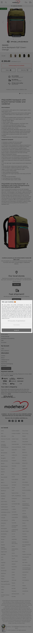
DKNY (2, 542)
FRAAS (2, 578)
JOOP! (13, 487)
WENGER (24, 588)
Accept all (16, 330)
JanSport (14, 485)
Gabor (2, 589)
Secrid (23, 501)
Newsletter (4, 365)
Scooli (23, 487)
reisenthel (24, 455)
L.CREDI (14, 509)
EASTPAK (3, 554)
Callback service (5, 359)
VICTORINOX (25, 580)
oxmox (13, 585)
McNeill (14, 564)
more (11, 375)
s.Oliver (24, 513)
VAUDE (24, 577)
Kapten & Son (15, 493)
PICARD (14, 596)
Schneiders (25, 482)
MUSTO (13, 569)
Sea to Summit (26, 498)
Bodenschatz (4, 466)
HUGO (13, 476)
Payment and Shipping (7, 363)
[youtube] (16, 421)
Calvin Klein (4, 501)
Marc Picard (15, 555)
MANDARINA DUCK (15, 549)
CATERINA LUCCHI (5, 512)
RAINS (23, 449)
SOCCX (24, 510)
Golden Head (15, 438)
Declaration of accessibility (7, 338)
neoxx (13, 572)
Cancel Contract (6, 368)
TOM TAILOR (25, 557)
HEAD (13, 457)
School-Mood (25, 485)
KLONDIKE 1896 (16, 503)
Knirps (13, 506)
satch (23, 479)
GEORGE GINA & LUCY (5, 595)
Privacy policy (4, 334)
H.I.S (13, 471)
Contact (3, 355)
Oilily (13, 577)
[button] (25, 70)
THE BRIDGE (25, 542)
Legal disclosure (21, 320)
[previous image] (3, 22)
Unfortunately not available (16, 65)
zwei (23, 593)
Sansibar (24, 476)
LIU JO (13, 533)
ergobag (3, 562)
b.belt (2, 450)
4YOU (2, 430)
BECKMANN (4, 452)
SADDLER (24, 468)
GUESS (13, 452)
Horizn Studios (15, 474)
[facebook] (10, 421)
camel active (4, 504)
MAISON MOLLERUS (14, 542)
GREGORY (14, 449)
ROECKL (24, 460)
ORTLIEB (14, 580)
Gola (13, 436)
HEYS (13, 468)
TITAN (23, 551)
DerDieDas (4, 533)
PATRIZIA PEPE (15, 593)
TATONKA (24, 536)
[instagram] (19, 421)
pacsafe (14, 588)
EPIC (2, 559)
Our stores (3, 342)
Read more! (16, 299)
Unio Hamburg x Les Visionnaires (26, 568)
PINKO (24, 436)
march (13, 558)
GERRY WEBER (15, 430)
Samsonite (25, 474)
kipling (13, 501)
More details (16, 324)
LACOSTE (14, 512)
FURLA (2, 586)
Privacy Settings (5, 336)
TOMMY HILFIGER (26, 554)
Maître (13, 546)
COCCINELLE (4, 520)
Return (3, 357)
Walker (24, 585)
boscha (3, 471)
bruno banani (4, 485)
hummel (14, 482)
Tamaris (24, 533)
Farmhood (3, 570)
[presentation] (6, 2)
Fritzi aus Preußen (5, 584)
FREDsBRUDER (5, 581)
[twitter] (13, 421)
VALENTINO (25, 572)
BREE (2, 479)
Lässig (13, 520)
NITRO (13, 574)
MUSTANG (14, 566)
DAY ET (3, 525)
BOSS (2, 474)
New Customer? (5, 350)
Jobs (2, 340)
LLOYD (13, 536)
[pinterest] (22, 421)
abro (2, 433)
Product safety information (26, 93)
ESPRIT (3, 565)
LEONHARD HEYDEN (15, 526)
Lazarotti (14, 522)
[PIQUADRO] (17, 42)
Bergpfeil (3, 458)
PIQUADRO (5, 45)
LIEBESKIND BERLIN (15, 530)
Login (2, 348)
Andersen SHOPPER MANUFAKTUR (4, 446)
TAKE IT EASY (25, 531)
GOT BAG (14, 441)
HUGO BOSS (15, 479)
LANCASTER (15, 517)
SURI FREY (25, 528)
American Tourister (5, 438)
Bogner (3, 469)
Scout (23, 493)
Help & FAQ (4, 361)
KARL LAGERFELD (16, 495)
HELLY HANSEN (16, 463)
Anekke (3, 441)
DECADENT (4, 528)
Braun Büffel (4, 477)
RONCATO (24, 463)
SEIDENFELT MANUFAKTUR (25, 504)
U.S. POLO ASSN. (26, 565)
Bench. (3, 455)
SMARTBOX (25, 508)
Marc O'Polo (15, 561)
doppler (3, 544)
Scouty (24, 495)
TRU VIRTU (25, 562)
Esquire (3, 568)
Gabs (2, 592)
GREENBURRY (15, 444)
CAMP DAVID (4, 506)
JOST (13, 490)
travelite (24, 559)
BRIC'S (2, 482)
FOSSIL (3, 576)
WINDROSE (25, 591)
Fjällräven (3, 573)
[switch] (3, 631)
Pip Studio (25, 438)
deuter (2, 539)
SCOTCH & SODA (26, 490)
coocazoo (3, 523)
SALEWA (24, 471)
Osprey (13, 583)
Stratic (23, 523)
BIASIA (2, 463)
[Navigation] (2, 2)
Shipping (19, 61)
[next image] (30, 22)
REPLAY (24, 457)
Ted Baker (24, 539)
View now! (16, 284)
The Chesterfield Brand (26, 545)
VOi (23, 583)
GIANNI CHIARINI (16, 433)
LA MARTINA (15, 514)
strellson (24, 525)
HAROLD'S (14, 455)
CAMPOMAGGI (4, 509)
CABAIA (3, 498)
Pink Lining (25, 433)
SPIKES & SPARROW (25, 517)
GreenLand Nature (16, 447)
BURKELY (3, 496)
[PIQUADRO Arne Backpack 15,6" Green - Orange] (13, 40)
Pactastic (14, 591)
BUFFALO (3, 490)
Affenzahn (3, 436)
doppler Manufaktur (4, 548)
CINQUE (3, 517)
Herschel (14, 466)
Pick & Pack (25, 430)
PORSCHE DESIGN (27, 444)
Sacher (24, 466)
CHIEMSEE (3, 515)
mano (13, 553)
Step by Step (25, 520)
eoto (2, 557)
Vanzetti (24, 574)
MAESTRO (14, 539)
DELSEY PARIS (4, 531)
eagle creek (4, 551)
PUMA (23, 447)
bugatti (3, 493)
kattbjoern (14, 498)
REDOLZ (24, 452)
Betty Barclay (4, 460)
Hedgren (14, 460)
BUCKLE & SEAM (5, 488)
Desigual (3, 536)
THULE (24, 549)
